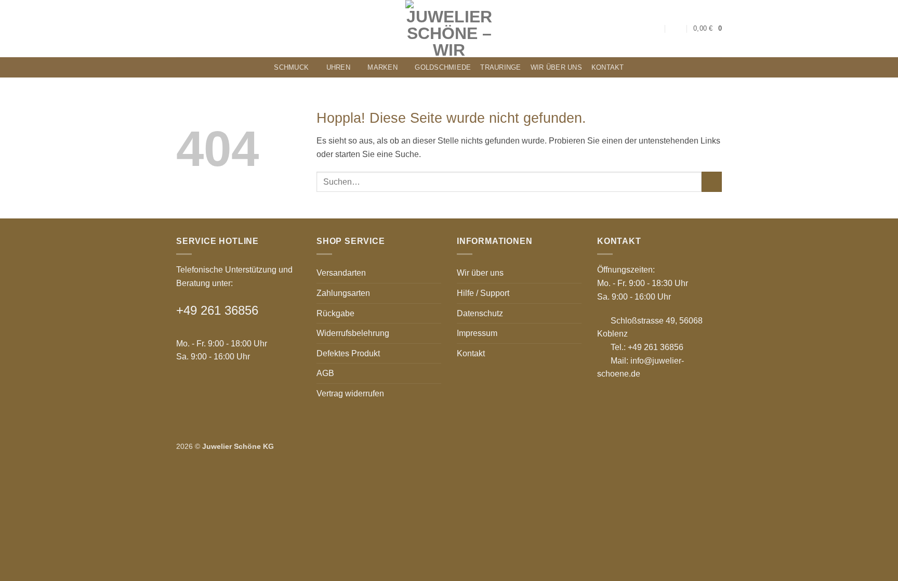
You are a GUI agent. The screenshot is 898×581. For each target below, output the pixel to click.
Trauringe (500, 67)
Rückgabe (335, 313)
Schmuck (291, 67)
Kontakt (607, 67)
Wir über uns (556, 67)
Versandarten (341, 272)
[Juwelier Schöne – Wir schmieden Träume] (449, 28)
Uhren (338, 67)
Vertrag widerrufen (350, 393)
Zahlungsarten (343, 293)
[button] (676, 28)
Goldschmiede (443, 67)
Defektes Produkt (348, 353)
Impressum (477, 333)
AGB (325, 373)
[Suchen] (655, 28)
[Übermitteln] (712, 182)
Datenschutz (480, 313)
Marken (382, 67)
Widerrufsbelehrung (352, 333)
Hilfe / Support (483, 293)
